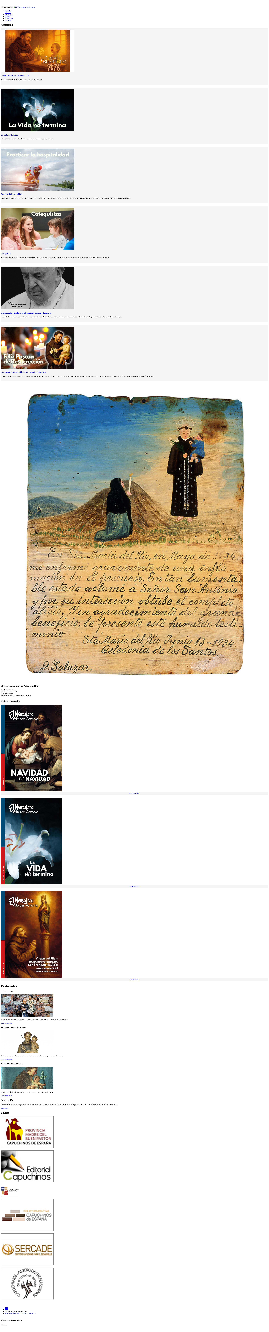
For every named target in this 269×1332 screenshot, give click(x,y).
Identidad (8, 11)
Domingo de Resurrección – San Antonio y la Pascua (23, 372)
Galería (7, 16)
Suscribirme (9, 18)
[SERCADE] (27, 1267)
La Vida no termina (9, 135)
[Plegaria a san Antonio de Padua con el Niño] (134, 682)
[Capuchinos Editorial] (27, 1184)
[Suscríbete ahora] (27, 1016)
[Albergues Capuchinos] (27, 1301)
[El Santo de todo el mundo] (27, 1088)
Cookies (23, 1313)
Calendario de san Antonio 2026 (15, 75)
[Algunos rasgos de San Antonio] (27, 1052)
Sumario (8, 13)
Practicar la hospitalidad (11, 194)
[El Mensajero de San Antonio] (24, 7)
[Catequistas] (37, 249)
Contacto (8, 20)
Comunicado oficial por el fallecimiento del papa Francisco (26, 313)
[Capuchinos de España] (27, 1149)
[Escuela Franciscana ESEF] (10, 1198)
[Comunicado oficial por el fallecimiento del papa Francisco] (37, 309)
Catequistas (6, 253)
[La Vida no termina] (37, 131)
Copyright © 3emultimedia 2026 (16, 1311)
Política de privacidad (12, 1313)
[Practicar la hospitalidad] (37, 190)
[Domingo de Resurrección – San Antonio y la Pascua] (37, 368)
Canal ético (31, 1313)
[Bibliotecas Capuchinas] (27, 1232)
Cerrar (3, 1325)
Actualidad (8, 15)
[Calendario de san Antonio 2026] (37, 71)
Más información (6, 1023)
